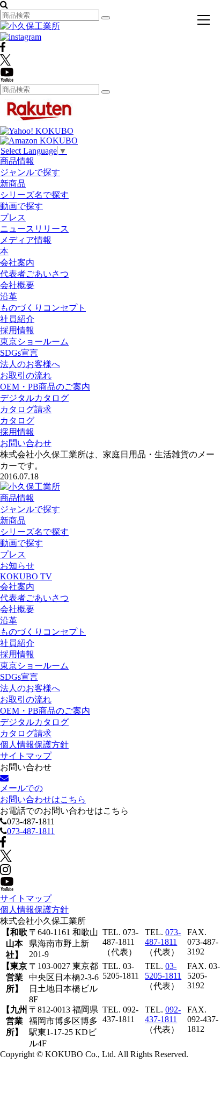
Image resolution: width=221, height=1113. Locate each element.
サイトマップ (25, 755)
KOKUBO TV (26, 576)
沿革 (8, 296)
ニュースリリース (34, 228)
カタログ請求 (25, 409)
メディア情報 (25, 240)
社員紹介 (17, 319)
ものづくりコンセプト (43, 307)
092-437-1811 (163, 1014)
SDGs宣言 (19, 352)
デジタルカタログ (34, 398)
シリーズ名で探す (34, 194)
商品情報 (17, 161)
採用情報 (17, 330)
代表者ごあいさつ (34, 273)
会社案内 (17, 262)
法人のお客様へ (30, 364)
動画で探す (21, 206)
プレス (13, 217)
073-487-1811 (31, 831)
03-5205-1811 (163, 970)
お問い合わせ (25, 443)
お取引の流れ (25, 375)
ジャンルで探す (30, 172)
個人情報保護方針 (34, 744)
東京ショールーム (34, 341)
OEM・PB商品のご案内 (45, 386)
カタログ (17, 420)
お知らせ (17, 565)
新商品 (13, 183)
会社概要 (17, 285)
